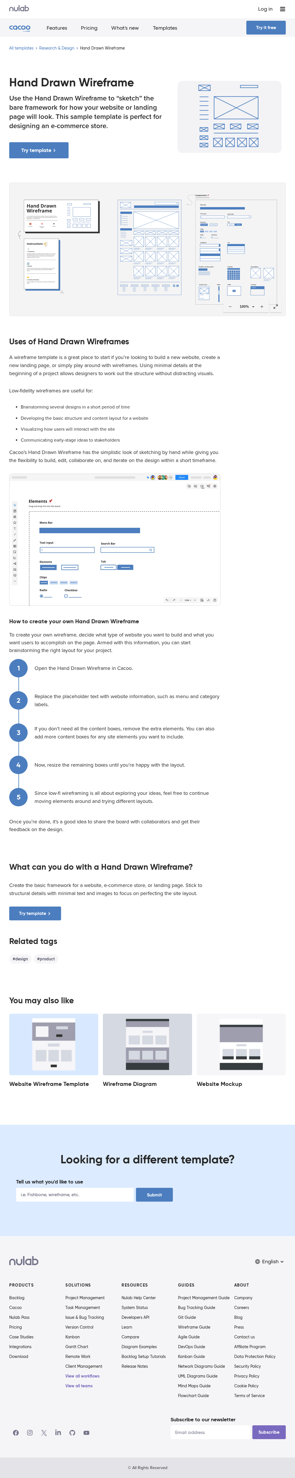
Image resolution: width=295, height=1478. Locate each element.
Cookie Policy (246, 1385)
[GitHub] (72, 1433)
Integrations (20, 1346)
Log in (265, 9)
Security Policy (247, 1366)
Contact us (244, 1337)
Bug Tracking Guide (196, 1307)
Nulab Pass (19, 1317)
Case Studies (21, 1337)
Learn (127, 1327)
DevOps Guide (191, 1346)
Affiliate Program (250, 1346)
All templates (21, 48)
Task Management (82, 1307)
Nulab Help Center (139, 1297)
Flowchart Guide (193, 1395)
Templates (165, 28)
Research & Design (56, 48)
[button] (270, 1262)
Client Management (83, 1366)
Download (18, 1356)
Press (239, 1327)
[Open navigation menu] (282, 9)
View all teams (79, 1385)
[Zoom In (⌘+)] (262, 306)
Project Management (85, 1297)
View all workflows (82, 1376)
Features (57, 28)
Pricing (89, 28)
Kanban (72, 1337)
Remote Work (77, 1356)
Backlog (16, 1297)
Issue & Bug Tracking (84, 1317)
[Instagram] (30, 1433)
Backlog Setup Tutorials (144, 1356)
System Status (135, 1307)
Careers (241, 1307)
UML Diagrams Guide (198, 1376)
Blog (238, 1317)
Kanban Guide (191, 1356)
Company (243, 1297)
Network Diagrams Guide (201, 1366)
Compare (130, 1337)
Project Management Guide (204, 1297)
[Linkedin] (58, 1432)
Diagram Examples (139, 1346)
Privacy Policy (246, 1376)
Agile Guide (189, 1337)
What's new (125, 28)
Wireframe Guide (194, 1327)
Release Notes (135, 1366)
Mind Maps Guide (194, 1385)
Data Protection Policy (254, 1356)
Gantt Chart (76, 1346)
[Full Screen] (275, 306)
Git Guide (187, 1317)
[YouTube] (86, 1433)
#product (46, 959)
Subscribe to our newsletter (203, 1419)
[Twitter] (43, 1432)
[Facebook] (16, 1433)
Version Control (79, 1327)
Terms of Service (249, 1395)
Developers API (135, 1317)
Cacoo (15, 1307)
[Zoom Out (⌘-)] (230, 306)
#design (20, 959)
